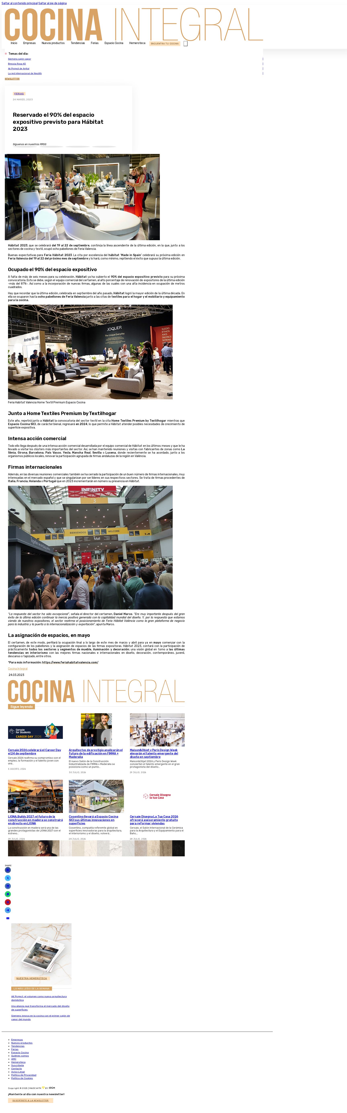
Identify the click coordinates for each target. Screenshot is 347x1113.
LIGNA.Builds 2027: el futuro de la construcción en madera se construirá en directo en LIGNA (35, 820)
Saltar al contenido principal (20, 3)
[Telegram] (8, 910)
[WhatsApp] (8, 894)
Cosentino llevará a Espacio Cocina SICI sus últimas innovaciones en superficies (93, 820)
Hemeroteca (137, 43)
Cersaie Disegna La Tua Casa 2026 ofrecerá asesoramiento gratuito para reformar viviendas (154, 820)
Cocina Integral (18, 668)
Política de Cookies (22, 1078)
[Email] (8, 918)
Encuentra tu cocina (165, 43)
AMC (13, 1059)
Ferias (95, 43)
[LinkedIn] (8, 886)
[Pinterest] (8, 902)
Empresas (29, 43)
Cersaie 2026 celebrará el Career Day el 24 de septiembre (34, 751)
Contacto (16, 1068)
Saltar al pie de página (52, 3)
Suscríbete (17, 1065)
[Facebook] (8, 870)
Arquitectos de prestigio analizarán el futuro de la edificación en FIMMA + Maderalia (95, 753)
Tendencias (78, 43)
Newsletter (12, 79)
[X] (8, 878)
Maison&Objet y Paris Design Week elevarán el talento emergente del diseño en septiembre (154, 753)
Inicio (14, 43)
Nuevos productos (53, 43)
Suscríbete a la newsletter (30, 1100)
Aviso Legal (18, 1071)
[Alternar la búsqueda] (186, 43)
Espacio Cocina (114, 43)
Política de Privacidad (23, 1075)
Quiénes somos (20, 1055)
